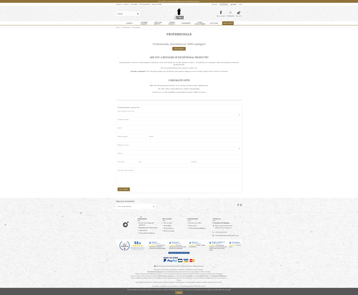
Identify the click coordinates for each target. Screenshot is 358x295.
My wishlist (167, 225)
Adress (120, 153)
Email (151, 136)
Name (120, 128)
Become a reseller (157, 4)
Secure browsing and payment (146, 224)
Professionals (223, 4)
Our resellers (134, 4)
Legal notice (143, 230)
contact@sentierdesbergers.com (227, 235)
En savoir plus (227, 290)
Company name (123, 119)
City (140, 162)
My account (168, 223)
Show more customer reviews (179, 252)
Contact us (119, 4)
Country (194, 162)
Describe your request (126, 170)
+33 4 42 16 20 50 (221, 232)
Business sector (123, 145)
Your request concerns (126, 111)
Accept (179, 292)
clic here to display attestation (195, 266)
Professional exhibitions (197, 228)
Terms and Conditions (147, 233)
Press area (214, 4)
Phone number (123, 136)
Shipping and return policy (148, 228)
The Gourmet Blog (145, 4)
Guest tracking (169, 231)
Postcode (121, 162)
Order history (168, 228)
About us (126, 4)
